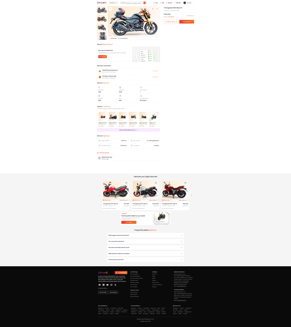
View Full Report (102, 56)
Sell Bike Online (134, 280)
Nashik (164, 308)
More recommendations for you (127, 130)
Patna (159, 308)
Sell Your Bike (103, 292)
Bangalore (101, 308)
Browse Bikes (113, 292)
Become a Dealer (134, 282)
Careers (154, 280)
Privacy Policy (155, 282)
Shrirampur (146, 313)
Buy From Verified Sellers (136, 278)
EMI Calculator (133, 294)
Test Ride (185, 22)
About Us (154, 274)
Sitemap (154, 286)
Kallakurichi (119, 310)
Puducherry (124, 311)
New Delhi (121, 308)
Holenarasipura (156, 310)
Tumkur (111, 313)
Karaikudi (125, 310)
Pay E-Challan (133, 286)
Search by (131, 2)
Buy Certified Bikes (135, 276)
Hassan (108, 310)
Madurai (112, 311)
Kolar (99, 311)
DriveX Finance (134, 292)
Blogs (153, 276)
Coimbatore (113, 308)
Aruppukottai (134, 310)
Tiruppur (117, 313)
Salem (100, 313)
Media (153, 278)
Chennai (107, 308)
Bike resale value (134, 296)
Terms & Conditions (157, 284)
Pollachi (118, 311)
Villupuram (106, 313)
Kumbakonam (105, 311)
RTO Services (133, 284)
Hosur (113, 310)
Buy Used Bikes (134, 274)
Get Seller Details (170, 22)
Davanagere (101, 310)
